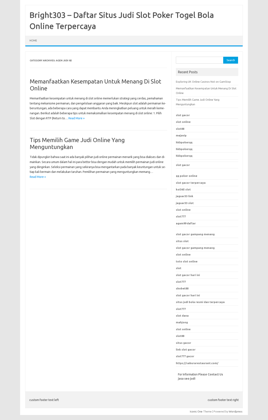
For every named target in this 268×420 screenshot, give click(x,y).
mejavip (181, 135)
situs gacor (183, 342)
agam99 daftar (186, 223)
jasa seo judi (186, 378)
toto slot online (186, 261)
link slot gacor (186, 349)
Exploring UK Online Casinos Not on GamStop (203, 81)
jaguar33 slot (185, 203)
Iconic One (196, 411)
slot (178, 268)
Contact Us (215, 374)
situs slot (182, 241)
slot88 (180, 128)
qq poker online (186, 175)
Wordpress (235, 411)
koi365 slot (183, 189)
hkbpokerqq (184, 142)
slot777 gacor (185, 356)
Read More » (76, 118)
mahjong (182, 322)
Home (33, 40)
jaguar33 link (184, 196)
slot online (183, 121)
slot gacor (183, 115)
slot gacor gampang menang (195, 234)
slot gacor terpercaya (191, 182)
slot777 (181, 216)
